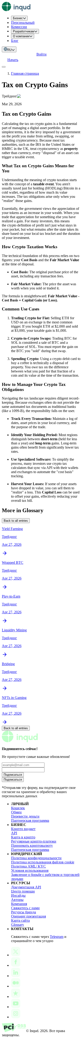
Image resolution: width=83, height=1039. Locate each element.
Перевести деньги (25, 816)
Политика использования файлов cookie (42, 862)
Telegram (56, 937)
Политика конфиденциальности (36, 858)
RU (9, 50)
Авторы (17, 900)
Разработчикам (23, 31)
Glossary (17, 925)
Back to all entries (16, 520)
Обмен (16, 812)
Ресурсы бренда (23, 912)
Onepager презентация (28, 916)
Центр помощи (23, 891)
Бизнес (18, 18)
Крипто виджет (23, 829)
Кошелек (18, 808)
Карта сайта (20, 920)
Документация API (26, 887)
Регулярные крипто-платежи (33, 841)
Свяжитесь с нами (25, 908)
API (14, 833)
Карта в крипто (23, 837)
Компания (19, 904)
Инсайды (18, 895)
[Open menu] (4, 67)
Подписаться (13, 774)
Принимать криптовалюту (32, 845)
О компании (21, 36)
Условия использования (29, 870)
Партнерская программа (30, 820)
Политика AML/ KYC (28, 866)
